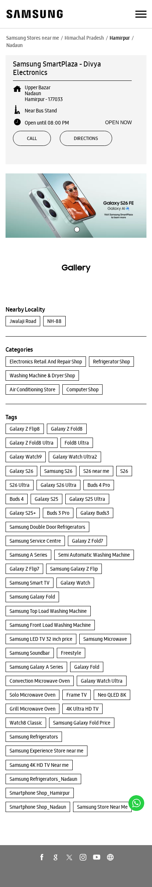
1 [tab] (76, 228)
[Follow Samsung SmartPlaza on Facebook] (42, 857)
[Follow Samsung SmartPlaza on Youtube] (96, 857)
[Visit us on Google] (56, 857)
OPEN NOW (118, 122)
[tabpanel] (76, 205)
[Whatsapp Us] (136, 803)
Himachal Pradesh (84, 38)
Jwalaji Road (23, 321)
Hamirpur (120, 38)
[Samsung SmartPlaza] (34, 14)
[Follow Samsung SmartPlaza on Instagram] (83, 857)
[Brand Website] (110, 857)
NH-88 (54, 321)
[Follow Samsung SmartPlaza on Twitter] (69, 857)
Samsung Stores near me (32, 38)
